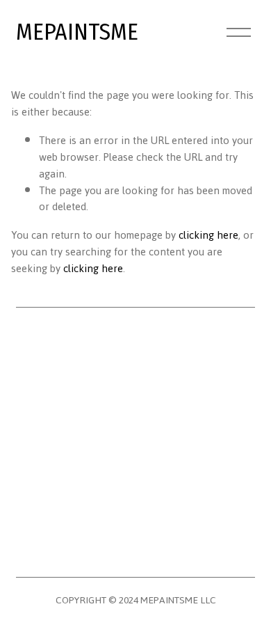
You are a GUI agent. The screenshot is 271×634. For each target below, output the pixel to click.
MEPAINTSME (77, 32)
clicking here (208, 235)
